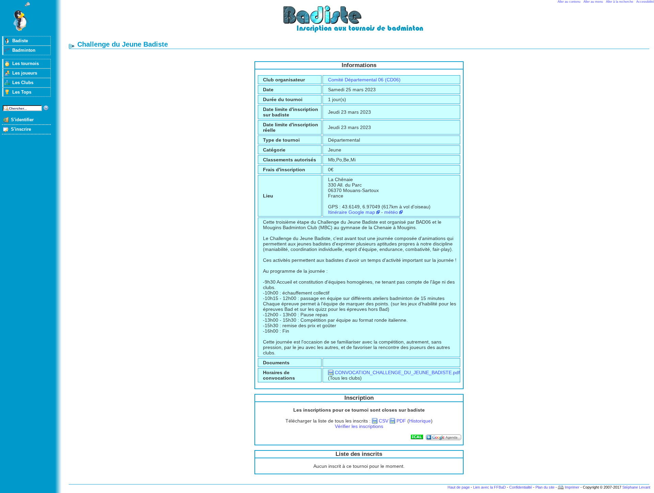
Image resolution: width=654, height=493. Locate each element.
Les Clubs (22, 82)
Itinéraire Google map (351, 212)
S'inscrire (21, 129)
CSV (383, 421)
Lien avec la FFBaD (489, 487)
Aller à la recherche (619, 1)
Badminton (23, 50)
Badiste (20, 40)
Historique (420, 421)
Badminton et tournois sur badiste (361, 22)
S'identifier (22, 119)
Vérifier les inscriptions (359, 426)
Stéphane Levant (636, 487)
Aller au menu (593, 1)
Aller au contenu (569, 1)
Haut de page (459, 487)
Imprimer (572, 487)
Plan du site (545, 487)
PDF (401, 421)
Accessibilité (645, 1)
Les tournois (25, 63)
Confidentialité (520, 487)
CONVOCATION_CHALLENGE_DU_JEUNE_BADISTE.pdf (397, 372)
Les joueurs (24, 73)
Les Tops (21, 92)
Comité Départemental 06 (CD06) (364, 79)
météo (391, 212)
